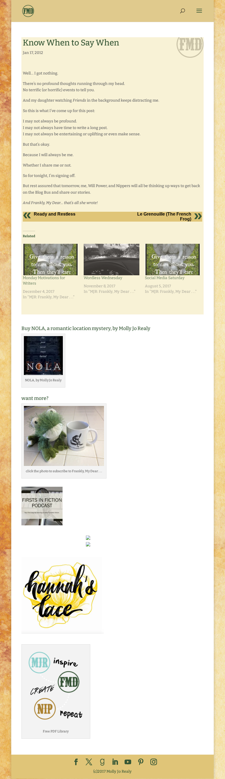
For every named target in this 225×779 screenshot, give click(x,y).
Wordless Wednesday (103, 278)
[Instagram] (153, 762)
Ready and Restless (54, 214)
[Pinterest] (140, 762)
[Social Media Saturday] (172, 260)
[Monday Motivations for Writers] (50, 260)
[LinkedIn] (115, 762)
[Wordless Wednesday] (111, 260)
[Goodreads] (102, 762)
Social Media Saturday (164, 278)
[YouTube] (128, 762)
